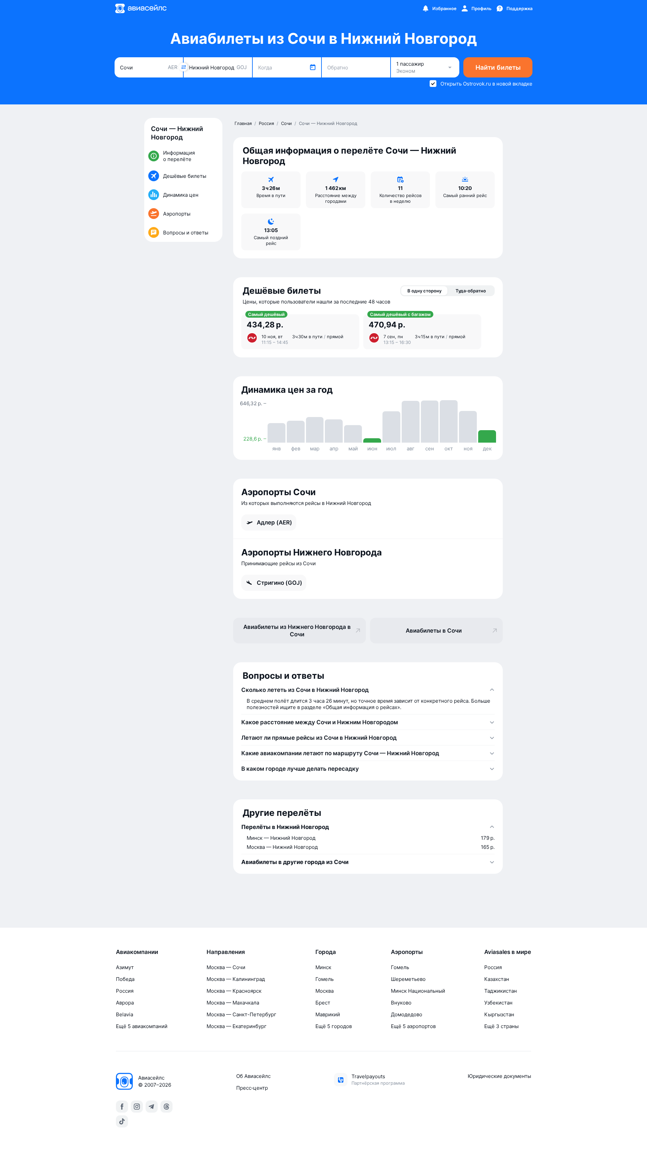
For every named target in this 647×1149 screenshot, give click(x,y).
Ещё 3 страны (501, 1026)
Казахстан (496, 979)
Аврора (125, 1002)
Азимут (125, 967)
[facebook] (122, 1107)
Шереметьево (408, 979)
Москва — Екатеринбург (237, 1026)
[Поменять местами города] (183, 67)
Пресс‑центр (252, 1088)
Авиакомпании (137, 952)
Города (325, 952)
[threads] (166, 1107)
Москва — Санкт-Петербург (241, 1014)
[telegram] (152, 1107)
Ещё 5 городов (333, 1026)
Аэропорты (407, 952)
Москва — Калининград (236, 979)
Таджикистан (500, 991)
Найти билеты (498, 67)
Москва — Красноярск (234, 991)
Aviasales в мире (507, 952)
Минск (323, 967)
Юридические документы (499, 1076)
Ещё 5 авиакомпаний (141, 1026)
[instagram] (137, 1107)
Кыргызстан (499, 1014)
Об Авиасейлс (253, 1076)
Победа (125, 979)
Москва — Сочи (226, 967)
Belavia (124, 1014)
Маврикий (327, 1014)
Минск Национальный (418, 991)
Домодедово (406, 1014)
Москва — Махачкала (233, 1002)
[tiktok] (122, 1121)
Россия (124, 991)
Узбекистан (498, 1002)
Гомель (324, 979)
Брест (322, 1002)
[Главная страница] (140, 8)
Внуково (401, 1002)
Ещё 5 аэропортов (413, 1026)
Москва (324, 991)
